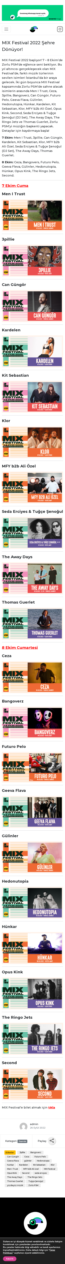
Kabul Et (9, 1259)
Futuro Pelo (40, 1156)
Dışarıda (22, 1141)
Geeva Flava (13, 1161)
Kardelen (23, 1165)
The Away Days (14, 1177)
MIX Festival (49, 1169)
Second (25, 1173)
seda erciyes (41, 1173)
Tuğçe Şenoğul (35, 1181)
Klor (53, 1165)
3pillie (22, 1152)
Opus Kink (12, 1173)
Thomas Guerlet (15, 1181)
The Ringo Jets (34, 1177)
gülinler (28, 1161)
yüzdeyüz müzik (15, 1185)
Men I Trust (12, 1169)
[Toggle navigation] (6, 29)
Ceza (26, 1156)
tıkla (51, 1107)
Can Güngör (13, 1156)
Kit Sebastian (39, 1165)
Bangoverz (35, 1152)
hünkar (10, 1165)
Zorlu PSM (33, 1185)
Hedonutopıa (43, 1161)
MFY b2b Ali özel (31, 1169)
